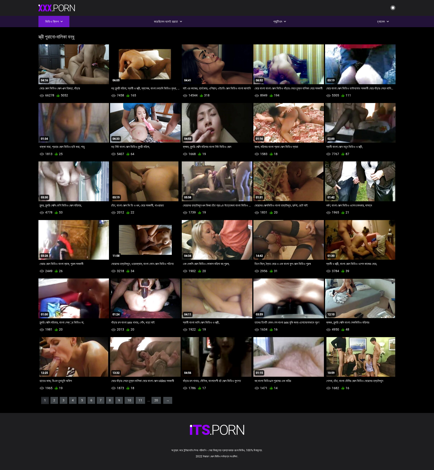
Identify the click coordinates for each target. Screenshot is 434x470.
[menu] (393, 8)
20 (156, 400)
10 (129, 400)
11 (140, 400)
